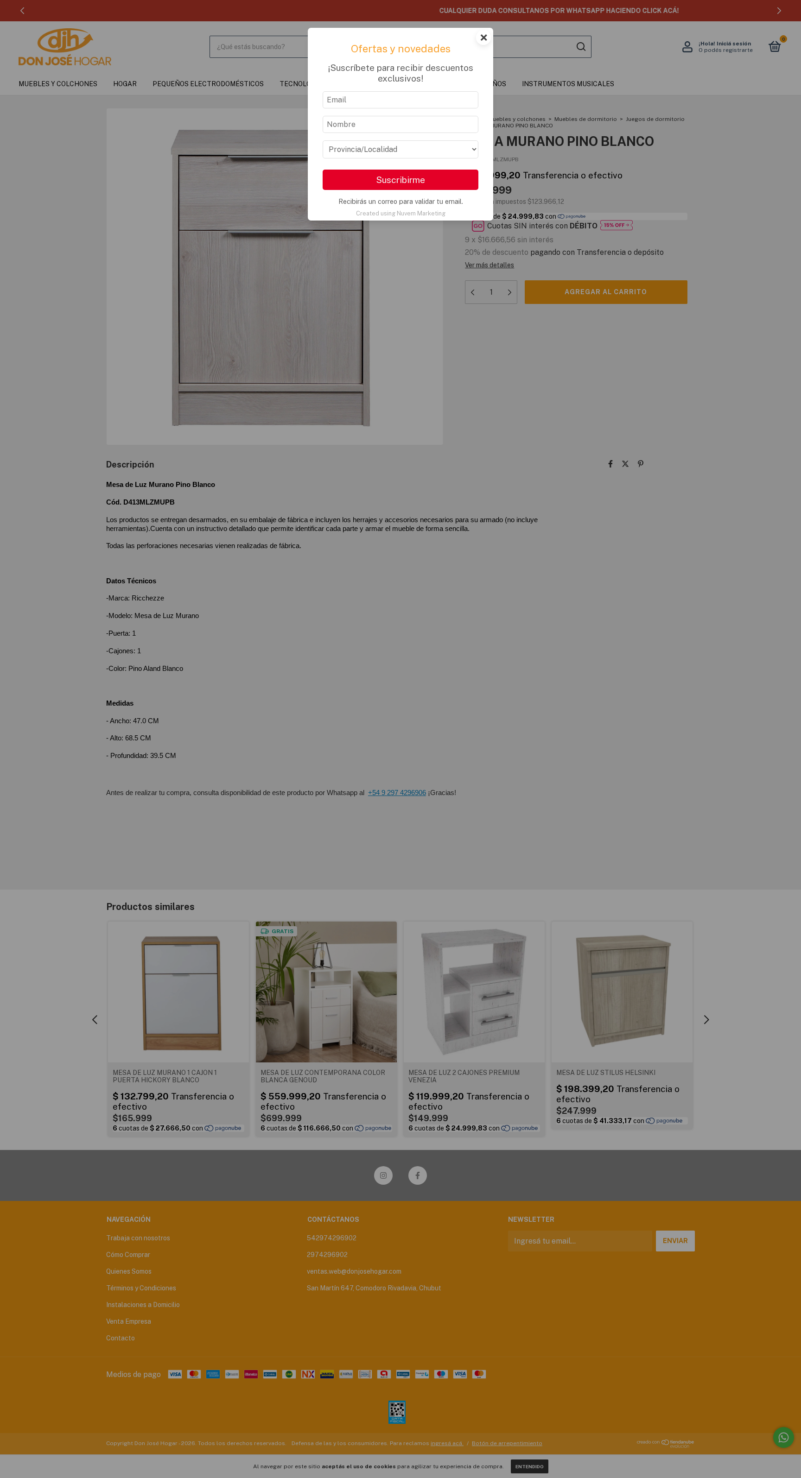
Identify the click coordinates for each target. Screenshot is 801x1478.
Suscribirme (400, 180)
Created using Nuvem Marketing (400, 213)
